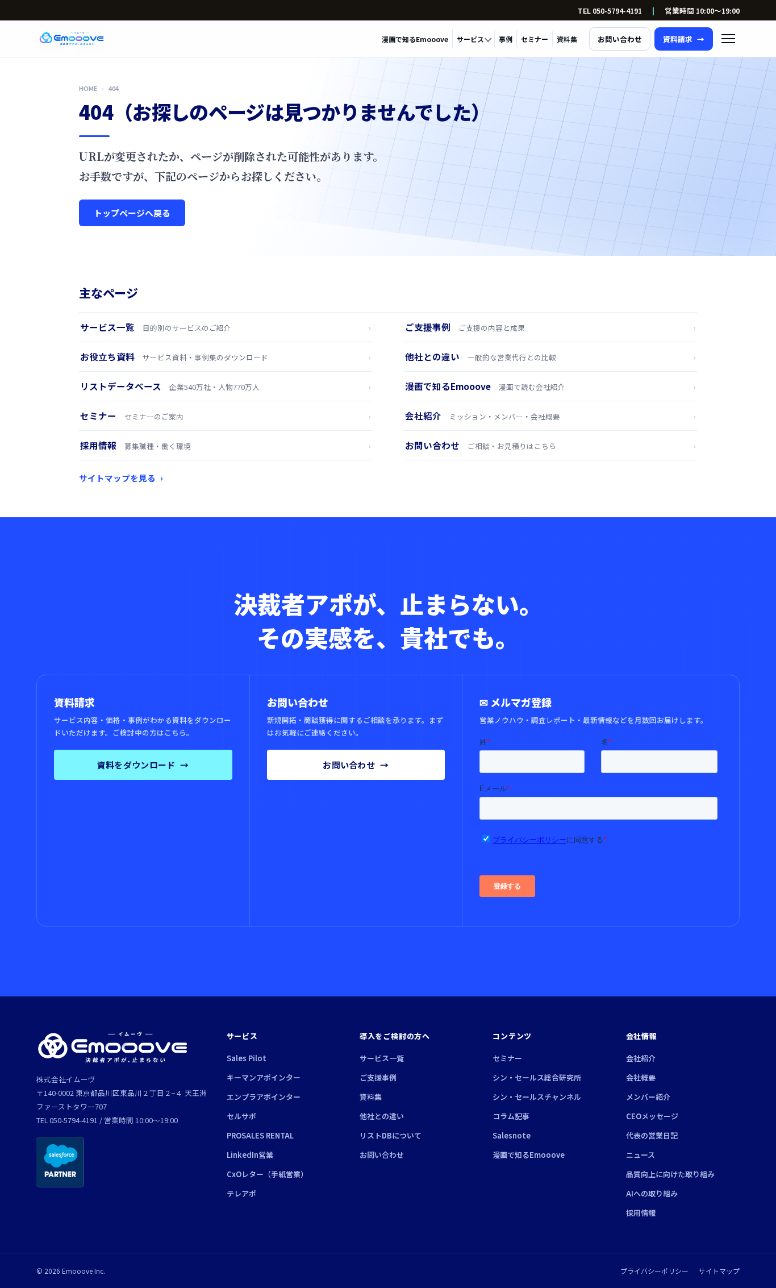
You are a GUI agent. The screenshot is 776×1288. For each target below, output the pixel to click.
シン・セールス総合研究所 (537, 1077)
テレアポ (241, 1193)
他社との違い (382, 1116)
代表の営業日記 (652, 1135)
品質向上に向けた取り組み (670, 1174)
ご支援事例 (378, 1077)
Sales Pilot (246, 1058)
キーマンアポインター (264, 1077)
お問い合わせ (356, 765)
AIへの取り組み (652, 1193)
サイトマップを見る (121, 478)
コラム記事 (511, 1116)
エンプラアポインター (264, 1096)
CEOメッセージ (652, 1116)
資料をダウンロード (143, 765)
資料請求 (683, 39)
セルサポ (241, 1116)
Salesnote (512, 1135)
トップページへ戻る (132, 213)
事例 (505, 39)
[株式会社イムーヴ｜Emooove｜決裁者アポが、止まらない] (71, 39)
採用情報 (641, 1212)
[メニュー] (728, 39)
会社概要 (641, 1077)
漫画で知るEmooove (415, 39)
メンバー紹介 (648, 1096)
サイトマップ (719, 1270)
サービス (470, 39)
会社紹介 (641, 1058)
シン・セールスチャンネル (537, 1096)
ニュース (640, 1154)
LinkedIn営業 (250, 1154)
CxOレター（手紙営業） (267, 1174)
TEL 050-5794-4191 (610, 10)
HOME (88, 88)
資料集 (567, 39)
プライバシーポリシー (654, 1270)
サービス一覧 (382, 1058)
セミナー (534, 39)
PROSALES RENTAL (260, 1135)
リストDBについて (391, 1135)
